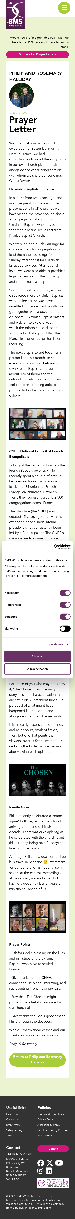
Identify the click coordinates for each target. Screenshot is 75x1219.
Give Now (12, 1114)
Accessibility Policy (49, 1125)
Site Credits (45, 1135)
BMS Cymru (13, 1125)
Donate (53, 1148)
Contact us (12, 1119)
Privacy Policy (46, 1119)
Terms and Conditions (51, 1114)
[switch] (65, 605)
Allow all (37, 656)
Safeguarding (14, 1130)
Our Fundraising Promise (53, 1130)
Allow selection (37, 669)
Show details (54, 644)
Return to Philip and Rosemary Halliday (37, 1059)
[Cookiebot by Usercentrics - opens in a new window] (54, 546)
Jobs (9, 1135)
